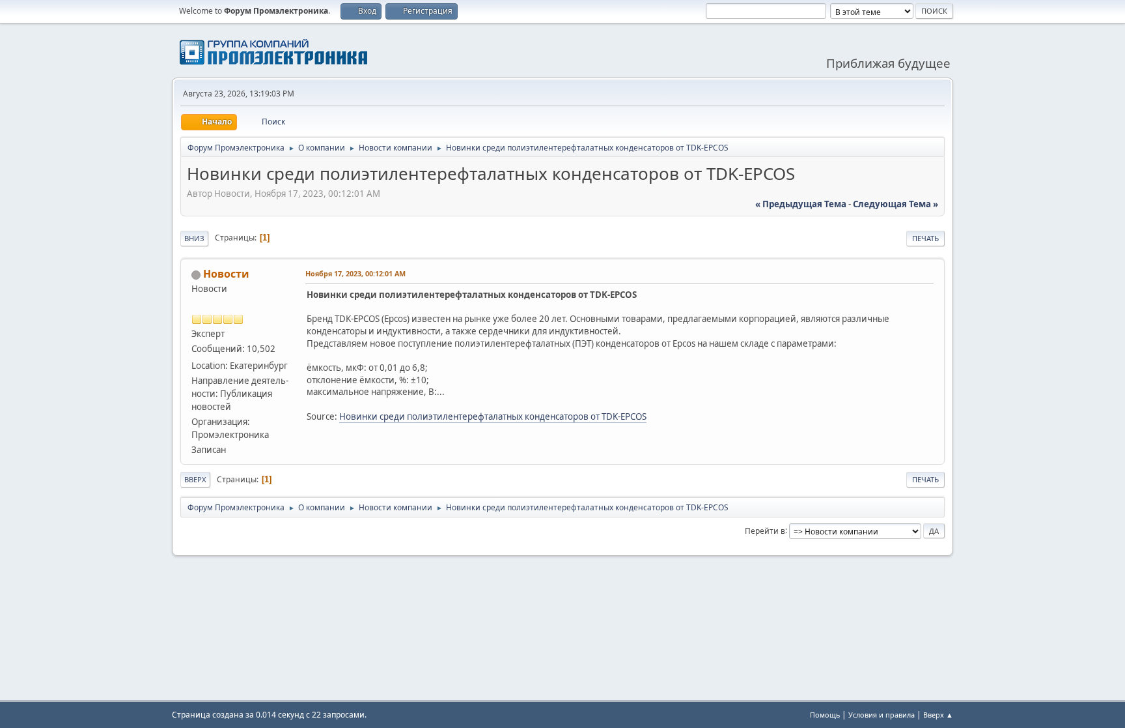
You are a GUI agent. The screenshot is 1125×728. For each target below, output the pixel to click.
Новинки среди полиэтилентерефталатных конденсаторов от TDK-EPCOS (492, 416)
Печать (925, 238)
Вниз (194, 238)
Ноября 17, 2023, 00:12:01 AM (355, 273)
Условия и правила (881, 715)
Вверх (195, 479)
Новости (226, 274)
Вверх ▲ (938, 715)
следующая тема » (895, 204)
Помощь (825, 715)
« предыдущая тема (800, 204)
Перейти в (765, 530)
